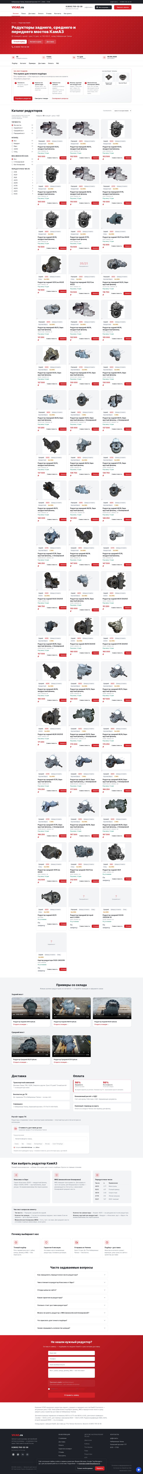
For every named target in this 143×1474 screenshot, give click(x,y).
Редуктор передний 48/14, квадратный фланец (80, 193)
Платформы (88, 1447)
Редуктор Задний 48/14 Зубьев (65, 1021)
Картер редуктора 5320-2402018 (51, 960)
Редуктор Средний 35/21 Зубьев (25, 1059)
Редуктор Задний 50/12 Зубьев (105, 1021)
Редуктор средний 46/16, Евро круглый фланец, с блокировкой (116, 826)
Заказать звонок (123, 7)
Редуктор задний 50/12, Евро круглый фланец (49, 374)
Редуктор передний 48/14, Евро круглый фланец (50, 419)
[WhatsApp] (27, 1454)
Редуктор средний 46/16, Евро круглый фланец (82, 826)
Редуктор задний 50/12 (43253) (50, 599)
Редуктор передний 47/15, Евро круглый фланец (83, 374)
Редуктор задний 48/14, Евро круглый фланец (81, 464)
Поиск (23, 13)
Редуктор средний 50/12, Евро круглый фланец (82, 690)
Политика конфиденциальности (121, 1465)
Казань (17, 1144)
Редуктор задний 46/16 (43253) (50, 734)
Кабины (86, 1444)
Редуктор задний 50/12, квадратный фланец (112, 148)
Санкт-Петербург (58, 1144)
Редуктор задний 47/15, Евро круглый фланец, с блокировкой (51, 555)
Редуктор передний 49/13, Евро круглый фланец (50, 329)
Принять (100, 1468)
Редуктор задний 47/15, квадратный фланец (79, 238)
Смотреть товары (41, 98)
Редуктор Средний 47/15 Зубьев (65, 1059)
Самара (29, 1144)
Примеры (32, 63)
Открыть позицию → (20, 1024)
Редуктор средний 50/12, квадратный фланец (48, 464)
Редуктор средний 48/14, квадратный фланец (80, 555)
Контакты (57, 13)
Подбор (14, 63)
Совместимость (52, 158)
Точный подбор (19, 41)
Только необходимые (85, 1468)
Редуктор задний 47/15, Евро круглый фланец (114, 464)
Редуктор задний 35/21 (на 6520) (116, 237)
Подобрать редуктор (23, 98)
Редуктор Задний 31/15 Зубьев (24, 1021)
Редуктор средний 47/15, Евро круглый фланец (50, 781)
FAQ (57, 63)
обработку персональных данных (67, 1388)
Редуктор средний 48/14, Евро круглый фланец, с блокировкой (116, 781)
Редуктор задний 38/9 (112, 870)
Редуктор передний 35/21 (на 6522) (82, 283)
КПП (85, 1457)
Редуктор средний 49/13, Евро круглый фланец (115, 690)
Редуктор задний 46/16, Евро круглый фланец (82, 600)
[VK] (13, 1454)
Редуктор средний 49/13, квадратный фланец (48, 509)
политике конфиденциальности (89, 1463)
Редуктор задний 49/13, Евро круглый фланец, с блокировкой (116, 419)
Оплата (40, 13)
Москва (47, 1144)
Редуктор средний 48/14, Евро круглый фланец (115, 735)
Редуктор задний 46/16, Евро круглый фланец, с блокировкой (51, 645)
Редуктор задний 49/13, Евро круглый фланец (114, 374)
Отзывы (49, 13)
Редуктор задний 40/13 (47, 915)
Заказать (64, 158)
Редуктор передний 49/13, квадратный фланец (80, 148)
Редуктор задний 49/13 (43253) (115, 599)
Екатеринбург (38, 1144)
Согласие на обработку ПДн (122, 1468)
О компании (62, 1438)
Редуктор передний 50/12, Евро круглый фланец (115, 283)
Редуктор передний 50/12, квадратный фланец (48, 148)
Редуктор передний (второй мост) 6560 (81, 916)
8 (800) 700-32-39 (125, 2)
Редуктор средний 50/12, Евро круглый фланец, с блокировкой (83, 735)
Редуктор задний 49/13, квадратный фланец (47, 193)
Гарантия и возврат (65, 1449)
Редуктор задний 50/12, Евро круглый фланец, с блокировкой (83, 419)
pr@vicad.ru (114, 2)
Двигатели (88, 1440)
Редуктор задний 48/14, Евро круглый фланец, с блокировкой (116, 509)
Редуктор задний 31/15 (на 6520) (51, 282)
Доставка (31, 13)
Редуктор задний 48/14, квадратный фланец (47, 238)
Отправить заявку (71, 1395)
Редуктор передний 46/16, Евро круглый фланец (83, 509)
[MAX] (18, 1454)
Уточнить (129, 879)
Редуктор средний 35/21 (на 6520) (81, 871)
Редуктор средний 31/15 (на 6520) (49, 871)
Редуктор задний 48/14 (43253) (82, 644)
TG (22, 1454)
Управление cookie (125, 1470)
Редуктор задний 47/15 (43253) (115, 644)
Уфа (23, 1144)
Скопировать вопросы (60, 98)
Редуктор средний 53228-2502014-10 (113, 916)
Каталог (16, 13)
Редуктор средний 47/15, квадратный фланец (113, 555)
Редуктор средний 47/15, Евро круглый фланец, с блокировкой (51, 826)
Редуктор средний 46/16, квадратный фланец (48, 690)
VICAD (18, 7)
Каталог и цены (35, 42)
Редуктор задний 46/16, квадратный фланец (112, 329)
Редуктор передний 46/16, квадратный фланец (81, 329)
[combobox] (50, 1139)
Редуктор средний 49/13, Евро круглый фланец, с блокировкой (83, 781)
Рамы (86, 1450)
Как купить (68, 13)
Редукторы (88, 1454)
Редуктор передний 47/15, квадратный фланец (113, 193)
